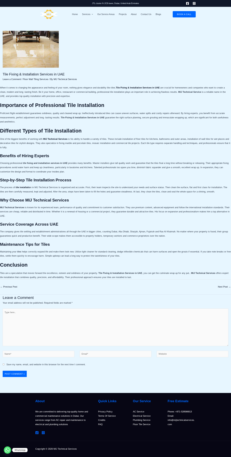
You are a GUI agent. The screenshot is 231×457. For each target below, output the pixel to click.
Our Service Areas (106, 14)
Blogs (158, 14)
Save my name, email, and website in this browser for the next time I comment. (46, 364)
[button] (91, 14)
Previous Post (8, 287)
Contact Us (146, 14)
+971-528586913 (42, 3)
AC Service (138, 411)
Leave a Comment (12, 79)
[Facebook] (187, 3)
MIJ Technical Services (55, 139)
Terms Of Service (107, 416)
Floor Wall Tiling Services (35, 79)
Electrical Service (142, 416)
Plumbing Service (141, 420)
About (133, 14)
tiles (19, 251)
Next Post (224, 287)
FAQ (100, 424)
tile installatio (23, 187)
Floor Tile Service (141, 424)
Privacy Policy (105, 411)
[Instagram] (194, 3)
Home (75, 14)
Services (86, 14)
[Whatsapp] (7, 450)
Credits (101, 420)
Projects (123, 14)
